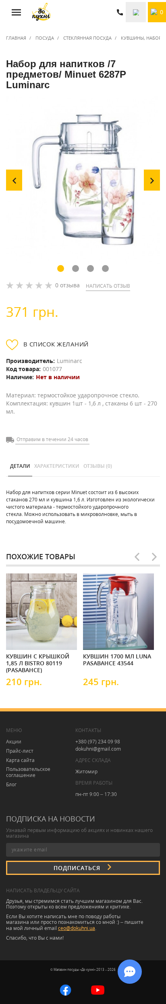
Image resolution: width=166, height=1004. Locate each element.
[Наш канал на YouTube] (98, 989)
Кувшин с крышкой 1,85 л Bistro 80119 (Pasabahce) (37, 663)
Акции (13, 742)
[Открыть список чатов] (130, 971)
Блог (11, 784)
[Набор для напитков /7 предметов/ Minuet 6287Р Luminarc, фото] (83, 180)
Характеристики (56, 466)
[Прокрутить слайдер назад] (137, 557)
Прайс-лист (19, 751)
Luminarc (69, 361)
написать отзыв (108, 285)
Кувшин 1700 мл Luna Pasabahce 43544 (117, 660)
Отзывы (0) (97, 466)
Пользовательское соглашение (28, 772)
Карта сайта (20, 760)
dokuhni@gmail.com (98, 749)
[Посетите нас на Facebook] (65, 989)
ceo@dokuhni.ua (76, 928)
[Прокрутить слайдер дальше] (154, 557)
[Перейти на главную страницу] (41, 12)
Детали (20, 466)
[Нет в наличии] (30, 636)
